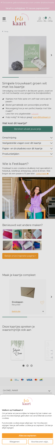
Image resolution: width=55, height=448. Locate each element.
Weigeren (14, 441)
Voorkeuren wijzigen (41, 441)
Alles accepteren (27, 435)
